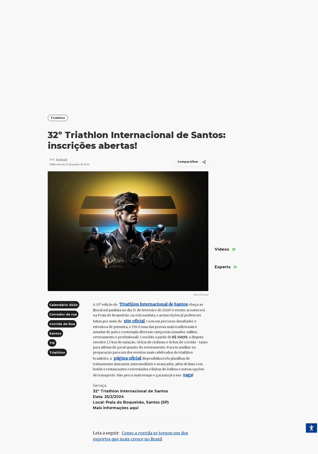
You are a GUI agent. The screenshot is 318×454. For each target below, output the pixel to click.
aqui (134, 408)
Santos (55, 333)
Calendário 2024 (63, 305)
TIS (52, 343)
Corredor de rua (63, 314)
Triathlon (58, 117)
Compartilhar (187, 161)
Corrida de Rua (62, 324)
